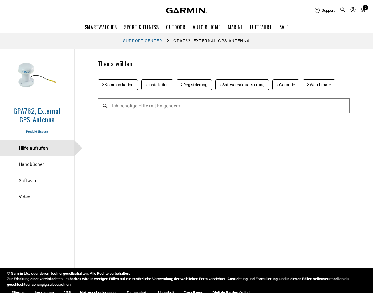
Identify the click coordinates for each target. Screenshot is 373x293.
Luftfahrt (261, 27)
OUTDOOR (175, 27)
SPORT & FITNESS (141, 27)
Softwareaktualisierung (243, 84)
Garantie (286, 84)
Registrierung (194, 84)
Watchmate (320, 84)
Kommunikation (118, 84)
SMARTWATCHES (101, 27)
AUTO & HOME (206, 27)
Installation (158, 84)
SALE (283, 27)
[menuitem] (325, 10)
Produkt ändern (37, 132)
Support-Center (142, 40)
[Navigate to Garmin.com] (186, 10)
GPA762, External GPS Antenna (37, 115)
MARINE (235, 27)
